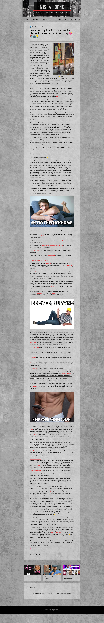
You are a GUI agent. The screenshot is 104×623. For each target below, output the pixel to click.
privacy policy (58, 610)
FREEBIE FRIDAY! (30, 577)
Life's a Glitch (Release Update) (51, 577)
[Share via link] (39, 554)
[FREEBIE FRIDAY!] (32, 570)
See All (79, 562)
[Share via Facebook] (30, 554)
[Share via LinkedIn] (36, 554)
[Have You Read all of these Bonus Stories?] (71, 570)
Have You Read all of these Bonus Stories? (71, 577)
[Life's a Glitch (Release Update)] (52, 570)
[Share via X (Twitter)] (33, 554)
